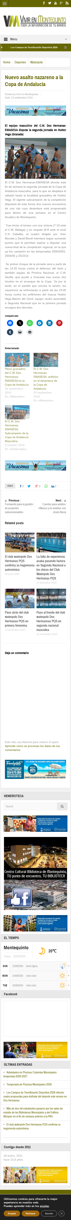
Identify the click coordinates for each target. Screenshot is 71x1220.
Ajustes (49, 1213)
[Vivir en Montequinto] (35, 20)
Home (6, 62)
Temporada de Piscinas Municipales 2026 (29, 1084)
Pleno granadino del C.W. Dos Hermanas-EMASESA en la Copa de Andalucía (17, 376)
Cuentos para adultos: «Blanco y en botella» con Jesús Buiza (52, 506)
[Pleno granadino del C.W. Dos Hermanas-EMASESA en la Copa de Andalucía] (17, 360)
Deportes (20, 62)
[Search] (62, 806)
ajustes (44, 1206)
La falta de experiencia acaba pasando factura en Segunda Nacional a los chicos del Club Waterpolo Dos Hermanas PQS (51, 567)
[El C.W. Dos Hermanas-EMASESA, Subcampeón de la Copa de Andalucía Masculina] (17, 412)
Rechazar (31, 1213)
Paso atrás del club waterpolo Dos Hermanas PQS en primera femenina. (17, 619)
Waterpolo (36, 62)
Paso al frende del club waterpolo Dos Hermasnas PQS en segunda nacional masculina (50, 621)
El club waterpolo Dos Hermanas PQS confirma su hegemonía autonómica (20, 563)
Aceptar (12, 1213)
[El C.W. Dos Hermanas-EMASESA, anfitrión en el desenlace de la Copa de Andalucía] (46, 360)
